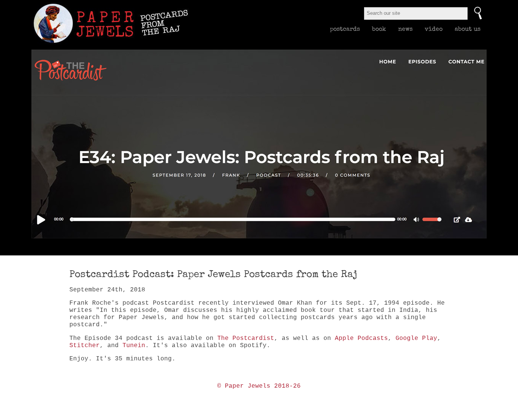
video (434, 29)
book (379, 29)
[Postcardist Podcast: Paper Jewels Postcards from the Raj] (259, 144)
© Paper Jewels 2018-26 (259, 386)
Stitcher (84, 345)
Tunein (133, 345)
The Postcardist (245, 338)
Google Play (416, 338)
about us (467, 29)
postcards (345, 29)
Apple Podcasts (361, 338)
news (405, 29)
